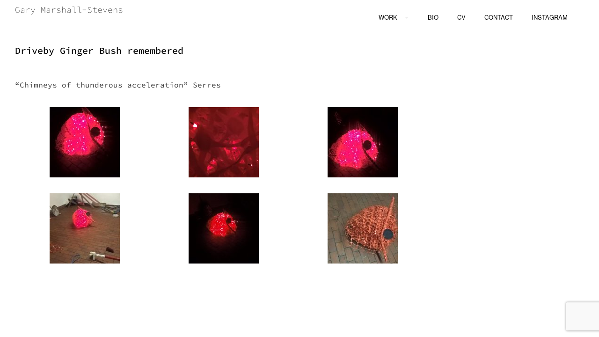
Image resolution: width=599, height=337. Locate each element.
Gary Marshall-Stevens (69, 9)
